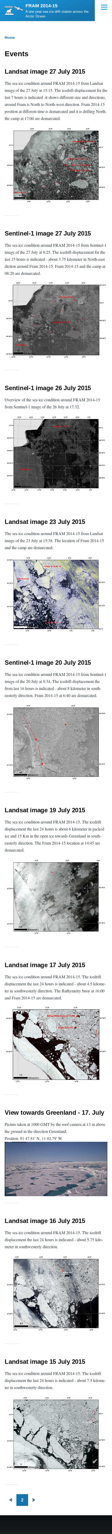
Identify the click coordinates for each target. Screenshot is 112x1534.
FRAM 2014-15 (42, 5)
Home (10, 37)
